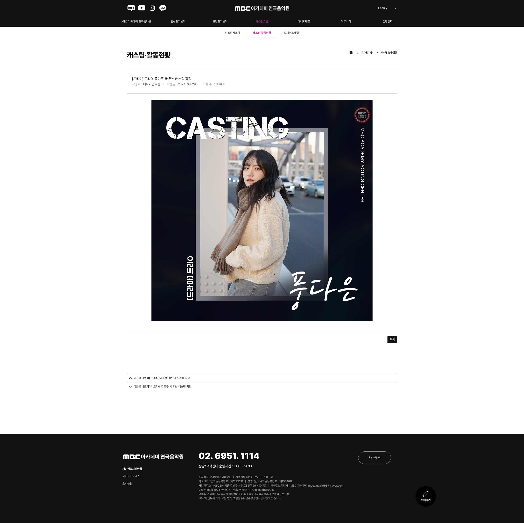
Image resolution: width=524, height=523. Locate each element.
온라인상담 (374, 457)
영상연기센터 (178, 21)
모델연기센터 (220, 21)
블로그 (131, 8)
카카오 (163, 8)
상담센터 (388, 21)
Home (351, 53)
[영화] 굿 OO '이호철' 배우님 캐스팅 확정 (166, 378)
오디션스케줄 (291, 32)
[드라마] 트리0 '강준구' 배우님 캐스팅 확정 (167, 386)
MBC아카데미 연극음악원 (136, 21)
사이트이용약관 (131, 476)
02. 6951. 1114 (229, 456)
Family (382, 8)
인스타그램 (152, 8)
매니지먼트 (304, 21)
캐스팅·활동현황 (262, 32)
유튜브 (142, 8)
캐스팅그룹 (262, 21)
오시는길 (127, 483)
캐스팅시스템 (232, 32)
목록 (392, 339)
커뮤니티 (346, 21)
